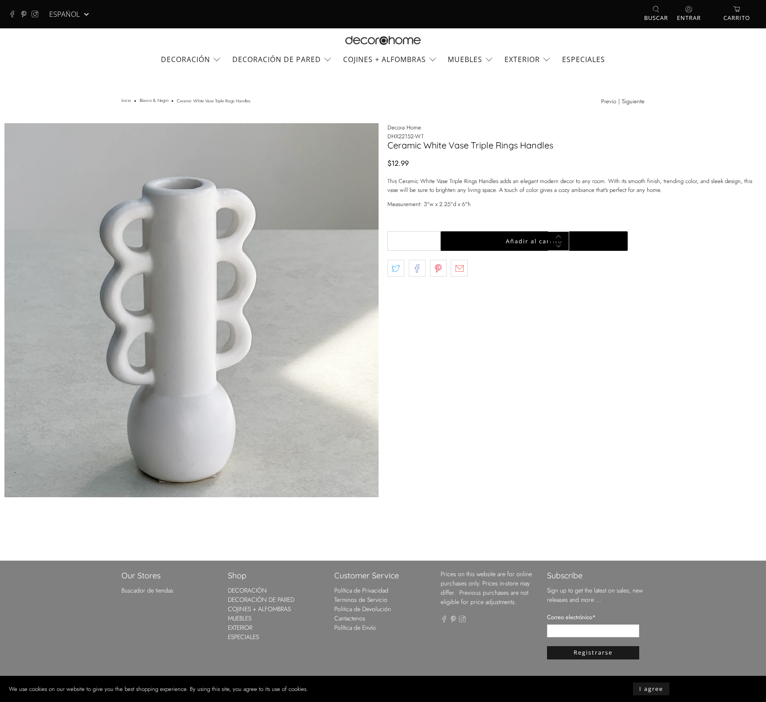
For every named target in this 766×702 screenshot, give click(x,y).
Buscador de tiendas (147, 590)
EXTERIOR (522, 59)
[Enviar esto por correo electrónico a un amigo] (459, 268)
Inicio (126, 101)
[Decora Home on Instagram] (37, 14)
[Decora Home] (383, 40)
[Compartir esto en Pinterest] (438, 268)
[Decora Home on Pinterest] (26, 14)
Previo (608, 101)
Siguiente (633, 101)
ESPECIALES (583, 59)
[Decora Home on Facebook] (14, 14)
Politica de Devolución (362, 608)
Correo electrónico (571, 617)
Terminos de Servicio (360, 599)
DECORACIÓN (185, 59)
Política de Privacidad (361, 590)
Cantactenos (349, 618)
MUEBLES (465, 59)
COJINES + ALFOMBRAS (384, 59)
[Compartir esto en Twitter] (395, 268)
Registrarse (593, 652)
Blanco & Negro (154, 101)
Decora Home (404, 127)
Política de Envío (355, 627)
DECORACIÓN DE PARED (276, 59)
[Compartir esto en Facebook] (417, 268)
